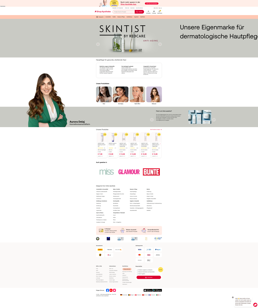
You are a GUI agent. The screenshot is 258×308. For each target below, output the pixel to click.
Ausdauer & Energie (100, 222)
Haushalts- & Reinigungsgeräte (137, 208)
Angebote (136, 16)
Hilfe (97, 270)
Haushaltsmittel (133, 210)
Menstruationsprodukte (135, 205)
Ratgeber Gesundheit (151, 198)
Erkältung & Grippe (100, 196)
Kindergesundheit (117, 191)
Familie (114, 16)
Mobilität (148, 210)
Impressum (124, 284)
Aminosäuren (99, 217)
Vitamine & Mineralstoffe (101, 191)
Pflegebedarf (149, 208)
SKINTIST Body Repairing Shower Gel (101, 145)
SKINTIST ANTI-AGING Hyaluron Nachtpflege (144, 145)
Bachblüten (115, 203)
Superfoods (98, 210)
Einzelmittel (115, 205)
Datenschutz (125, 277)
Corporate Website (113, 270)
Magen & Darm (99, 193)
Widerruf (124, 275)
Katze (114, 217)
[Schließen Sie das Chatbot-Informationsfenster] (233, 297)
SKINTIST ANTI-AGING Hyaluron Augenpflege (123, 145)
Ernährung (149, 191)
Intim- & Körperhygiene (135, 203)
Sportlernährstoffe (100, 215)
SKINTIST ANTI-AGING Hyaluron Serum (134, 145)
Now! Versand (99, 276)
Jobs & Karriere (112, 274)
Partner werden (112, 276)
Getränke (98, 208)
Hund (114, 215)
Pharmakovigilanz (100, 279)
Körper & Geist (150, 196)
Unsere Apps (112, 279)
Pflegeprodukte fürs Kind (118, 193)
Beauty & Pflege (121, 16)
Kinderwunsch (116, 196)
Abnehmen (98, 203)
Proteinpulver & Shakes (101, 219)
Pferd (114, 219)
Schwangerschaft (117, 198)
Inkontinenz (149, 205)
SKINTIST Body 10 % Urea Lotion (112, 144)
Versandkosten (99, 274)
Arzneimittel (108, 16)
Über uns (160, 8)
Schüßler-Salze (116, 210)
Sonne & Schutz (133, 196)
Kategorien (101, 16)
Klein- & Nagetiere (117, 222)
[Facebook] (107, 290)
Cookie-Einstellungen (127, 282)
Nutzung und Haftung (127, 271)
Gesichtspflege (133, 191)
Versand (98, 272)
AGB (123, 273)
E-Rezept (98, 278)
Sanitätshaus (129, 16)
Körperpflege (133, 193)
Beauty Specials (133, 198)
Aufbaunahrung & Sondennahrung (154, 203)
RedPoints (142, 16)
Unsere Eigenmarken (113, 281)
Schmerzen (98, 198)
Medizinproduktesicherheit (101, 281)
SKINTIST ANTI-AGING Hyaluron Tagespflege (155, 145)
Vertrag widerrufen (126, 269)
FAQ (97, 268)
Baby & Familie (150, 193)
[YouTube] (111, 290)
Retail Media (112, 272)
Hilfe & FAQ (156, 8)
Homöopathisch (116, 208)
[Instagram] (114, 290)
